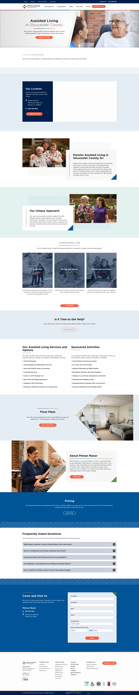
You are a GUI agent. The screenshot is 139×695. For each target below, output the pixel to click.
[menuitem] (49, 6)
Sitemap (114, 692)
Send (92, 638)
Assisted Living (59, 666)
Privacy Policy (74, 693)
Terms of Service (83, 693)
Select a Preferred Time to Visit (79, 627)
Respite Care (58, 674)
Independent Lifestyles (61, 664)
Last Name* (74, 602)
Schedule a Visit (44, 37)
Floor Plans (75, 664)
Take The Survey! (69, 329)
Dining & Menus (43, 666)
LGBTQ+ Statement (91, 664)
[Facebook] (23, 679)
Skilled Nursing (59, 672)
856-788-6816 (113, 1)
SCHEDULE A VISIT (98, 6)
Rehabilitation (59, 676)
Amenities (42, 664)
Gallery (73, 662)
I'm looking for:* (75, 621)
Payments (74, 674)
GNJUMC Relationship (92, 668)
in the (91, 630)
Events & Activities (44, 668)
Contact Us (103, 1)
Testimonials (42, 670)
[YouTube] (27, 679)
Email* (72, 608)
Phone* (73, 615)
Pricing (73, 666)
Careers (73, 670)
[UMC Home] (31, 7)
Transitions (58, 678)
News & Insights (76, 672)
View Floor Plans (48, 425)
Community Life (44, 662)
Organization (90, 662)
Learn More (77, 476)
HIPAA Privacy (90, 666)
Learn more (69, 305)
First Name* (74, 596)
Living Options (59, 662)
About (73, 668)
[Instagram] (25, 679)
